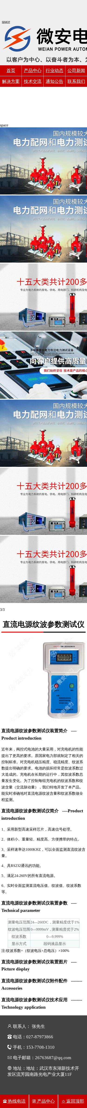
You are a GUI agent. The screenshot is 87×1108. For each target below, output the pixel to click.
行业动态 (54, 70)
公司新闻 (76, 70)
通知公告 (54, 81)
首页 (10, 70)
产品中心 (33, 70)
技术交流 (33, 81)
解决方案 (11, 81)
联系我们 (76, 81)
